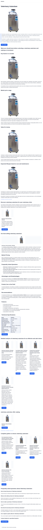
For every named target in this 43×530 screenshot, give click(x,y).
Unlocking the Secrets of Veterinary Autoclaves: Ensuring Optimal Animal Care (7, 387)
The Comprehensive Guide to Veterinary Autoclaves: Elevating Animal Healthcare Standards (7, 438)
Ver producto (4, 427)
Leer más (4, 362)
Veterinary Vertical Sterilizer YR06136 (8, 245)
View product (4, 229)
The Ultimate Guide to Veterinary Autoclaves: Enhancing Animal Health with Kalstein (21, 351)
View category (4, 44)
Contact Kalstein (5, 521)
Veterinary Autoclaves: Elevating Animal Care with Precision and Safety (7, 351)
